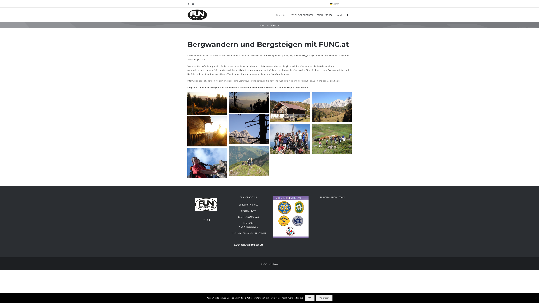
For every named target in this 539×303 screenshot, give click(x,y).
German (335, 4)
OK (309, 298)
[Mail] (208, 220)
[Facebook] (204, 220)
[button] (347, 15)
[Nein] (535, 298)
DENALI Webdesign (270, 264)
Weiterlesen (324, 298)
